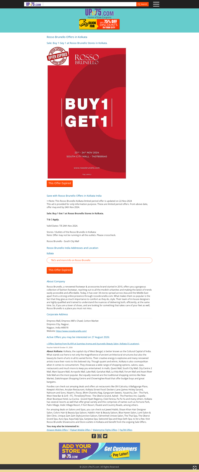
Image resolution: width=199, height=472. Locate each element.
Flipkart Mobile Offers (80, 429)
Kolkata (50, 253)
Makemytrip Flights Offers (105, 429)
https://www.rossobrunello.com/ (71, 331)
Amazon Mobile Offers (57, 429)
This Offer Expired (59, 183)
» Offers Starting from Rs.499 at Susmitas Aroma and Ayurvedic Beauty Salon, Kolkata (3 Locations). (93, 343)
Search (143, 4)
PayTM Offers (126, 429)
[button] (99, 260)
